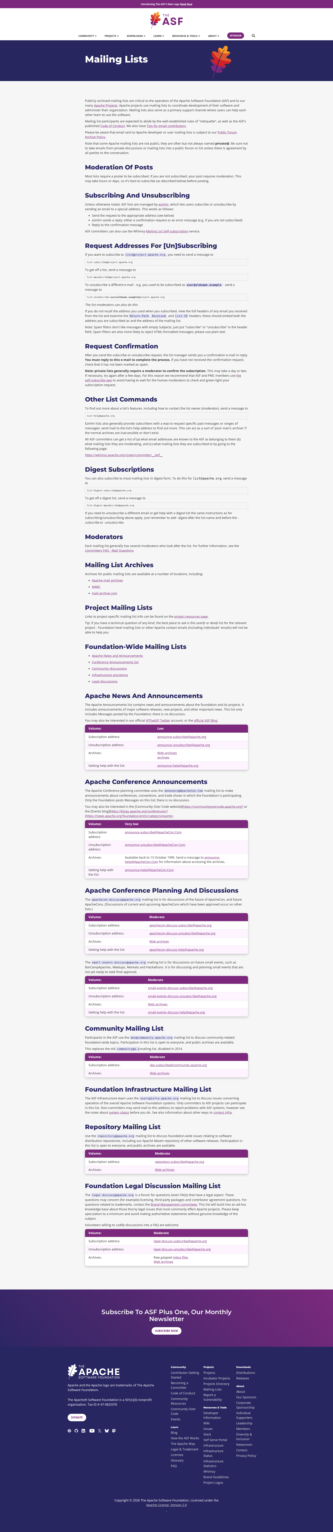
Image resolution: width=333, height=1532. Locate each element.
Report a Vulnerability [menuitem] (212, 1397)
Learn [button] (157, 35)
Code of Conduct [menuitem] (183, 1393)
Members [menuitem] (243, 1429)
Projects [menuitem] (209, 1373)
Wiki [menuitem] (206, 1423)
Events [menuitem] (175, 1419)
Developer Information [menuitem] (212, 1415)
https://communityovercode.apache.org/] (213, 806)
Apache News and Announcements (117, 656)
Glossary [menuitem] (177, 1460)
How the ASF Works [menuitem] (185, 1438)
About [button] (212, 35)
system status (119, 1112)
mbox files (180, 1257)
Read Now (186, 4)
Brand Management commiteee (174, 1204)
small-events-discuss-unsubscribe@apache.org (182, 996)
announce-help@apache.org (177, 765)
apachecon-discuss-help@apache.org (176, 949)
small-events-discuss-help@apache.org (176, 1012)
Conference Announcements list (115, 662)
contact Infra (222, 1112)
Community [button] (86, 35)
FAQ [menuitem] (174, 1466)
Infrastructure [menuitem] (213, 1445)
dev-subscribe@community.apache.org (178, 1065)
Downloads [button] (135, 35)
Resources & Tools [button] (185, 35)
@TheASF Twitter (158, 720)
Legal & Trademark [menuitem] (184, 1449)
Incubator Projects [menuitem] (216, 1378)
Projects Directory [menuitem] (216, 1384)
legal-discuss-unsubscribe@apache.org (182, 1249)
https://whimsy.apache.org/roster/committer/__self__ (124, 455)
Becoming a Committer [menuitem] (179, 1385)
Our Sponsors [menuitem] (246, 1397)
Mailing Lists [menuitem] (212, 1389)
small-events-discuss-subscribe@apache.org (180, 988)
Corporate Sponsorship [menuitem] (245, 1405)
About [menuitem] (240, 1391)
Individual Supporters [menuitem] (244, 1415)
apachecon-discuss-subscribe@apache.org (180, 925)
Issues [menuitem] (208, 1429)
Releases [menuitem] (242, 1378)
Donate (77, 1417)
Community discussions (109, 668)
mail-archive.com (104, 593)
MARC (96, 587)
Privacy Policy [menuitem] (246, 1456)
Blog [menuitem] (174, 1432)
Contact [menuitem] (241, 1450)
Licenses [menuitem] (177, 1455)
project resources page (191, 616)
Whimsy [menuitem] (209, 1471)
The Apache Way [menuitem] (183, 1444)
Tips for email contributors (166, 126)
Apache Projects (105, 105)
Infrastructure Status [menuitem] (213, 1453)
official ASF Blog (205, 720)
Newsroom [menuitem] (244, 1444)
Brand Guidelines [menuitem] (216, 1477)
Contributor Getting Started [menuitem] (185, 1375)
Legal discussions (105, 681)
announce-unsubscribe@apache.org (183, 745)
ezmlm (163, 204)
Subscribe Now (166, 1331)
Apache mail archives (107, 580)
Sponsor (235, 35)
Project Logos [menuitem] (213, 1482)
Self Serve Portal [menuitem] (215, 1440)
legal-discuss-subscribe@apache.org (180, 1241)
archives (163, 757)
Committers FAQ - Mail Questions (109, 550)
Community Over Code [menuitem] (183, 1411)
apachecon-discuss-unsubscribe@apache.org (182, 933)
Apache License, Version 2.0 (166, 1505)
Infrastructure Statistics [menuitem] (213, 1463)
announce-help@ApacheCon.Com (149, 870)
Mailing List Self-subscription (167, 231)
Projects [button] (111, 35)
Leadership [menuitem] (244, 1423)
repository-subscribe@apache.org (179, 1162)
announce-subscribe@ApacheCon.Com (153, 832)
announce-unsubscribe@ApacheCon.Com (155, 845)
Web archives (167, 753)
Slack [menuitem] (207, 1434)
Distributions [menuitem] (245, 1373)
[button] (253, 35)
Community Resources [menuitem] (179, 1401)
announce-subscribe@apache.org (181, 737)
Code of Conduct (112, 126)
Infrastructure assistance (110, 675)
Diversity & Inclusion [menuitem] (244, 1436)
